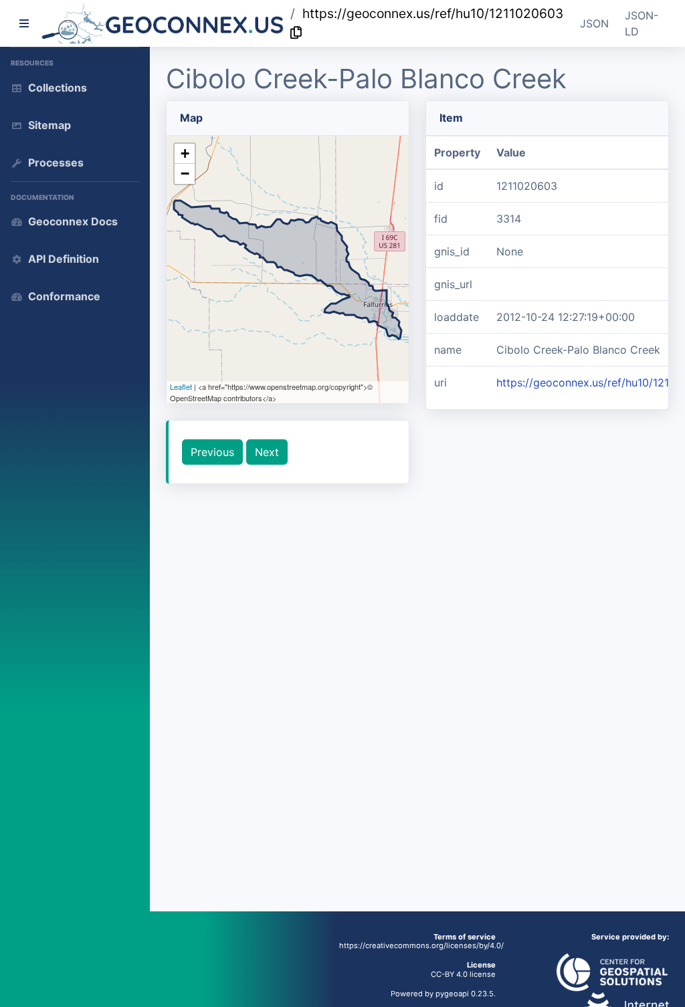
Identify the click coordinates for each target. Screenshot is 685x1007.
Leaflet (181, 386)
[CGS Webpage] (612, 971)
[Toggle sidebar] (24, 23)
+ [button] (185, 153)
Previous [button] (212, 452)
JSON (594, 23)
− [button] (185, 173)
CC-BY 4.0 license (463, 974)
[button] (163, 23)
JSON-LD (641, 23)
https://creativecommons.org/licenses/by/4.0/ (421, 945)
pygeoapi (452, 993)
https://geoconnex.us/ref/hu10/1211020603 (432, 13)
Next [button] (267, 452)
